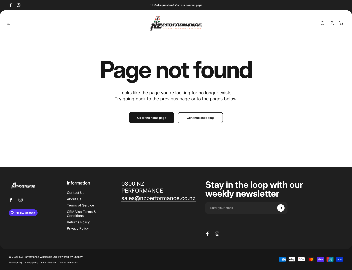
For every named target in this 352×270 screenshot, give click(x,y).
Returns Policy (78, 222)
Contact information (68, 262)
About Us (74, 199)
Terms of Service (80, 205)
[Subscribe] (281, 208)
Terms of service (48, 262)
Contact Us (75, 193)
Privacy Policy (78, 228)
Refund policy (15, 262)
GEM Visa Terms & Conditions (81, 214)
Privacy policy (31, 262)
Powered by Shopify (70, 256)
